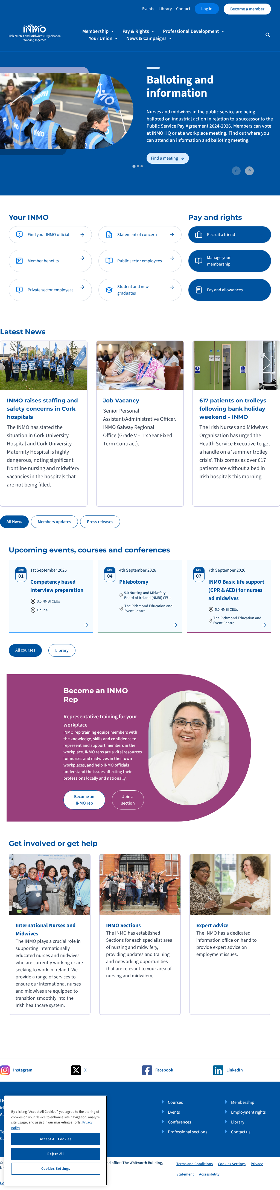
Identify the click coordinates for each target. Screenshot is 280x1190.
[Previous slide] (236, 170)
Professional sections (187, 1132)
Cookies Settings (232, 1164)
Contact (183, 9)
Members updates (54, 522)
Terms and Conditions (194, 1164)
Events (148, 9)
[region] (55, 1141)
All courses (25, 650)
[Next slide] (249, 170)
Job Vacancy (121, 400)
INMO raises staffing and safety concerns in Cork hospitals (42, 408)
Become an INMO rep (84, 800)
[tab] (133, 166)
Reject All (55, 1153)
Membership (242, 1102)
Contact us (240, 1132)
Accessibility (209, 1174)
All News (14, 521)
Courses (175, 1102)
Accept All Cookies (56, 1139)
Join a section (128, 800)
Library (165, 9)
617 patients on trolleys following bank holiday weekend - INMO (232, 408)
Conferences (179, 1122)
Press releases (100, 522)
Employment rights (248, 1112)
